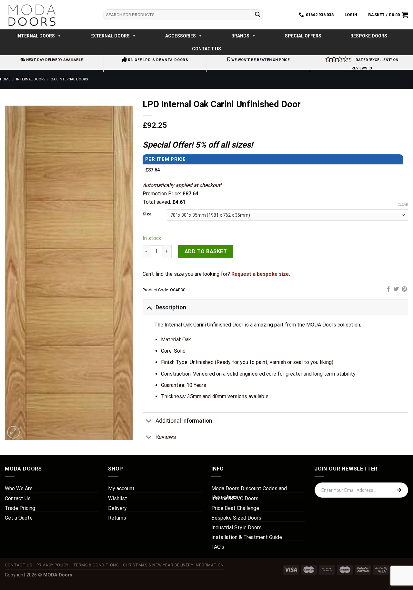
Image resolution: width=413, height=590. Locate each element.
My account (121, 488)
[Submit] (257, 14)
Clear (403, 204)
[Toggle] (149, 307)
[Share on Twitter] (396, 289)
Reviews (166, 437)
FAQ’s (217, 547)
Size (147, 214)
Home (5, 79)
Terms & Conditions (96, 565)
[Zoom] (13, 432)
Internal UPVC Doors (234, 498)
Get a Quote (19, 518)
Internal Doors (35, 35)
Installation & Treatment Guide (246, 537)
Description (171, 307)
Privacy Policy (52, 565)
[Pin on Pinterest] (404, 289)
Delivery (117, 508)
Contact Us (206, 48)
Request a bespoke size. (260, 274)
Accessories (180, 35)
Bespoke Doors (368, 35)
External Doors (110, 35)
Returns (117, 518)
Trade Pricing (20, 508)
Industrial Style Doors (236, 527)
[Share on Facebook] (388, 289)
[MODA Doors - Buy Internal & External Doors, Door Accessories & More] (31, 15)
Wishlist (117, 498)
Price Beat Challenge (235, 508)
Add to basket (206, 251)
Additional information (184, 421)
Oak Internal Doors (69, 79)
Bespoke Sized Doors (236, 518)
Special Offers (303, 35)
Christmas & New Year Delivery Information (173, 565)
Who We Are (19, 488)
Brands (240, 35)
